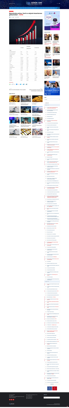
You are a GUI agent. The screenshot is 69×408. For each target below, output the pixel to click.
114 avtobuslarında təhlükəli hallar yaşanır (52, 154)
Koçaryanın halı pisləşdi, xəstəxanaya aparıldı (56, 77)
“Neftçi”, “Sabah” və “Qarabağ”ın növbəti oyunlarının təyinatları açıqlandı (52, 178)
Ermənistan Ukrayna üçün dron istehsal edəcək (52, 382)
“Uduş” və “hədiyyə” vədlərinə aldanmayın (53, 245)
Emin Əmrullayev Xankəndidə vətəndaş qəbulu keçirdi (52, 139)
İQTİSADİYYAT (11, 11)
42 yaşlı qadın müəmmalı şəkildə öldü (51, 380)
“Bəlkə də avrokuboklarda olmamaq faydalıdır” (53, 197)
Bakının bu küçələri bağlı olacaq (51, 333)
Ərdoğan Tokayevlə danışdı (50, 311)
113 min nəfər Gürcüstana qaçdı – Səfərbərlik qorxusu (52, 174)
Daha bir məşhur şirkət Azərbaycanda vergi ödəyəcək (52, 352)
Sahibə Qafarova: (52, 121)
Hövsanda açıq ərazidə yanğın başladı (51, 335)
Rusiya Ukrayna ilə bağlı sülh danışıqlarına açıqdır (53, 284)
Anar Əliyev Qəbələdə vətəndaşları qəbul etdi (53, 137)
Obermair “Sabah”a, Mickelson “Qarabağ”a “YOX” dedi (53, 206)
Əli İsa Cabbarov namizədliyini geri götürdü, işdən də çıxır (53, 183)
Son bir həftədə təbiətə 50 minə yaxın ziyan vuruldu (52, 142)
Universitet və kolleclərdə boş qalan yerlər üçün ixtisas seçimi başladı (53, 254)
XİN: (52, 242)
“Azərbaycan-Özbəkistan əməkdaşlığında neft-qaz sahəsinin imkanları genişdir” (14, 126)
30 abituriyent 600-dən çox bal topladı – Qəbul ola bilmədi (53, 371)
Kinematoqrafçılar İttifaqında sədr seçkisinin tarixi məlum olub (53, 169)
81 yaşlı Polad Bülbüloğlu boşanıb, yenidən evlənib (56, 54)
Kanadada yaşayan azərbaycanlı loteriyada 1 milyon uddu (47, 67)
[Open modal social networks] (26, 84)
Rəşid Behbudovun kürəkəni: (53, 147)
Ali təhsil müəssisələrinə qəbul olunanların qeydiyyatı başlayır (52, 249)
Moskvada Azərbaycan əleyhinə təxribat (53, 360)
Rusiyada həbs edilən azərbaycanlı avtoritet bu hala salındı (56, 43)
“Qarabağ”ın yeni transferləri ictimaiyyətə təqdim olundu (53, 286)
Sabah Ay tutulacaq (49, 350)
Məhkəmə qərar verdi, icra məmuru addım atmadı (53, 144)
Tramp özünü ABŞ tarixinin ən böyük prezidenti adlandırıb (52, 272)
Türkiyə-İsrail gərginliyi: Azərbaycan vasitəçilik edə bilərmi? (53, 348)
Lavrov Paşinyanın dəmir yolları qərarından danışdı (52, 252)
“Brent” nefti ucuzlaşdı (24, 114)
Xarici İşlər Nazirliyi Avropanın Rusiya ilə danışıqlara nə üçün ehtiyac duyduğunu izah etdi (53, 216)
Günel (13, 17)
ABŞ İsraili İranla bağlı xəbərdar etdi (51, 114)
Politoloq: (53, 149)
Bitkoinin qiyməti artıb (49, 116)
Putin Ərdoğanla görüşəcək (50, 118)
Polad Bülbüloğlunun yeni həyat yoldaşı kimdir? (47, 77)
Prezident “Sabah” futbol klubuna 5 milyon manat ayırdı (53, 364)
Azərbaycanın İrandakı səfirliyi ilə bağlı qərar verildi (52, 159)
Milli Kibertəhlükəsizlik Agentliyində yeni (53, 341)
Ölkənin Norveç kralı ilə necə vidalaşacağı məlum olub (53, 213)
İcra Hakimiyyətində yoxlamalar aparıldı (52, 112)
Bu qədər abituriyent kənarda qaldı (51, 375)
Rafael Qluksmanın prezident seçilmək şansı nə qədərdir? (52, 378)
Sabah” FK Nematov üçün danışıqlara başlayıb (53, 208)
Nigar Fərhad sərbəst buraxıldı (50, 176)
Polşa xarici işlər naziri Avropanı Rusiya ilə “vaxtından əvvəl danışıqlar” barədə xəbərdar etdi (53, 218)
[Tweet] (21, 84)
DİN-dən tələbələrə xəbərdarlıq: (53, 259)
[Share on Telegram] (24, 84)
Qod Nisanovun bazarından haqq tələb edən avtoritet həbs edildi (47, 55)
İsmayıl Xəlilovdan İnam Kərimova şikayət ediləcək (56, 67)
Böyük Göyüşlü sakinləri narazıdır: (52, 223)
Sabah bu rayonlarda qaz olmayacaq (51, 337)
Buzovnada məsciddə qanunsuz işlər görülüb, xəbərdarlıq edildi (52, 211)
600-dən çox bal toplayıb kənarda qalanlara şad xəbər (53, 130)
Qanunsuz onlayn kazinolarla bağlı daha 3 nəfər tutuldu (52, 162)
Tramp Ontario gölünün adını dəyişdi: (52, 299)
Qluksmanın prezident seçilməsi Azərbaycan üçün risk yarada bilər (53, 373)
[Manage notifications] (67, 406)
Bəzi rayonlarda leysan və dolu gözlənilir (52, 203)
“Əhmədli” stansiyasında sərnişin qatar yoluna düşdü (52, 127)
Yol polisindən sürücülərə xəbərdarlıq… (52, 339)
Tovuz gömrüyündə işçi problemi (52, 187)
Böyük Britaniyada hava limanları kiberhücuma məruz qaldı (52, 309)
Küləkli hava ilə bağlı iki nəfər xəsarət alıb (52, 263)
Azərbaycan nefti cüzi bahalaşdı (13, 114)
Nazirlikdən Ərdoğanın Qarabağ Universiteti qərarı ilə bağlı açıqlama (52, 110)
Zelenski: (52, 107)
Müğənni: (52, 331)
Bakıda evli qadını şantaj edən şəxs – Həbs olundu (53, 368)
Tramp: (53, 302)
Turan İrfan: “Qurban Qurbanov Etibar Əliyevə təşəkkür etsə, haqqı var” (52, 166)
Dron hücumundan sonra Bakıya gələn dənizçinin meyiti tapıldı (53, 221)
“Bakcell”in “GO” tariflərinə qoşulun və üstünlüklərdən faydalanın (51, 201)
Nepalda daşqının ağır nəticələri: (53, 307)
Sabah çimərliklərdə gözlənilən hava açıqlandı (52, 366)
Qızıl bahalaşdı (49, 261)
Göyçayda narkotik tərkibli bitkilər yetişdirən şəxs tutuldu (53, 265)
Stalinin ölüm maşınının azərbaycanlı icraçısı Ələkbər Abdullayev (52, 316)
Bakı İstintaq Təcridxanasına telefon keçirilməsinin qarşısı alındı (53, 134)
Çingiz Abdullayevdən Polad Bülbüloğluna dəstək (53, 314)
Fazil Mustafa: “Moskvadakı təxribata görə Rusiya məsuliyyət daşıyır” (53, 279)
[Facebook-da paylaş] (13, 84)
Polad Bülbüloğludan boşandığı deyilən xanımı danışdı (47, 43)
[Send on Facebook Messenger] (18, 84)
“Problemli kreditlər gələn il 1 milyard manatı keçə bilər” (53, 152)
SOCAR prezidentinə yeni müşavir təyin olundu (52, 185)
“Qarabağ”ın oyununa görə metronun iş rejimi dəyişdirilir (52, 357)
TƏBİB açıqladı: (52, 171)
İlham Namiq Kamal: (52, 274)
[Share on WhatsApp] (10, 84)
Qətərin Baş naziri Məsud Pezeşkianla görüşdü (53, 304)
